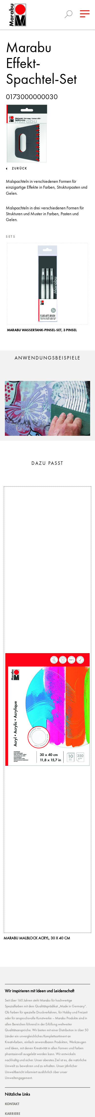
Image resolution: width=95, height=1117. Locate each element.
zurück (19, 168)
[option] (47, 289)
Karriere (12, 1113)
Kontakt (12, 1104)
